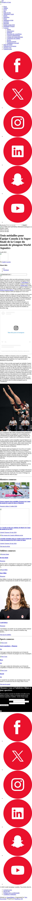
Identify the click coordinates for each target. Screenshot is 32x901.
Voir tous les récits (5, 546)
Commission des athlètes (13, 38)
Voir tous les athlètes (5, 634)
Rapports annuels (11, 41)
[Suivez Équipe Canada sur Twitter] (17, 107)
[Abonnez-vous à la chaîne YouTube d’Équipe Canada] (17, 222)
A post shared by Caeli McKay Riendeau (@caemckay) (16, 351)
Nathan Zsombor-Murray (7, 290)
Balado (5, 15)
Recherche (3, 225)
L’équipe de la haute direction (15, 37)
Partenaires (6, 17)
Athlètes (5, 8)
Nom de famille (6, 701)
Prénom (4, 699)
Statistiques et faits (8, 20)
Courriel (4, 703)
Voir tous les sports (5, 684)
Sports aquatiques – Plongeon (8, 646)
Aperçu (9, 29)
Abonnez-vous (7, 47)
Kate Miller (3, 573)
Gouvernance (10, 31)
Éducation (6, 23)
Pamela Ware (24, 285)
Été (1, 649)
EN (3, 0)
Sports (5, 9)
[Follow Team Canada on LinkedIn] (17, 165)
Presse (5, 18)
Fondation (6, 22)
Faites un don (7, 12)
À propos (5, 28)
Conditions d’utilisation (9, 894)
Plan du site (6, 891)
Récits (5, 6)
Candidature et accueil (13, 43)
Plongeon (2, 561)
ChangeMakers (10, 897)
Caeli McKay (25, 282)
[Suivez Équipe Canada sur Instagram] (17, 136)
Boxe (1, 660)
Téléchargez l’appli (8, 14)
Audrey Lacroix (6, 262)
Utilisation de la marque (9, 46)
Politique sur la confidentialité (11, 893)
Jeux (4, 11)
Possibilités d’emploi (9, 26)
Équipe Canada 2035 (9, 25)
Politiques (9, 32)
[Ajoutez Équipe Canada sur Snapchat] (17, 193)
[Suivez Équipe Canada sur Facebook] (17, 79)
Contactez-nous (7, 49)
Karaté (2, 673)
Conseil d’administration (13, 35)
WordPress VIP (18, 899)
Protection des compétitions (14, 34)
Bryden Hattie (4, 557)
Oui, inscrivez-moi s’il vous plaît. (11, 711)
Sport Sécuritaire (7, 44)
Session (9, 40)
